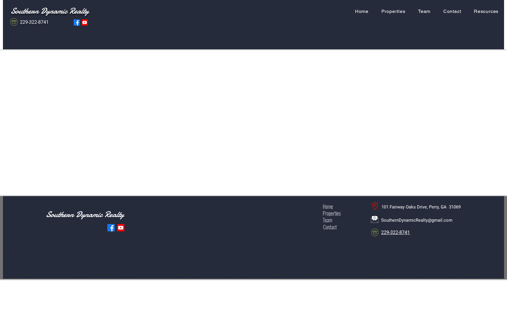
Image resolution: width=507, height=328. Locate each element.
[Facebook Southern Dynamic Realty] (77, 22)
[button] (486, 11)
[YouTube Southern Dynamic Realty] (85, 22)
